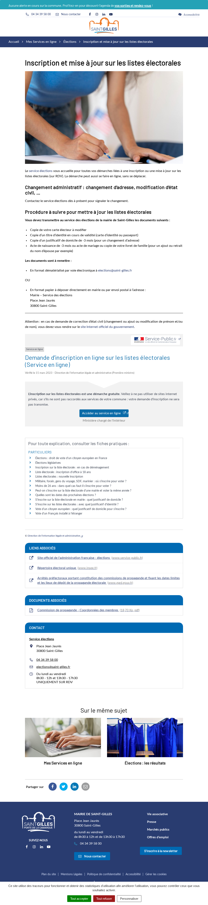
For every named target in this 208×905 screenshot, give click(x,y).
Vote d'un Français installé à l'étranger (58, 513)
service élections (40, 171)
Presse (151, 821)
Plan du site (48, 874)
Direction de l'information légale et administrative (54, 536)
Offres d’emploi (158, 837)
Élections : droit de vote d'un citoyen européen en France (71, 458)
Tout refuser (104, 898)
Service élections (41, 639)
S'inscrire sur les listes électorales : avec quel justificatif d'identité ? (76, 504)
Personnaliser (129, 898)
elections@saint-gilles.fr (115, 270)
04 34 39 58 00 (47, 659)
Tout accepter (79, 898)
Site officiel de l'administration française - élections (89, 557)
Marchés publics (158, 829)
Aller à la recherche (63, 2)
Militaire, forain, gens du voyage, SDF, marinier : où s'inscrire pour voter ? (80, 481)
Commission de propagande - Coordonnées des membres (88, 610)
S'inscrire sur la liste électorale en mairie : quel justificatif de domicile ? (79, 499)
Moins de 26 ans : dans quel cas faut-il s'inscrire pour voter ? (73, 486)
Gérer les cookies (156, 874)
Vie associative (157, 814)
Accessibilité (133, 874)
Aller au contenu (35, 2)
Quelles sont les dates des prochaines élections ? (65, 495)
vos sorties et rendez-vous (133, 5)
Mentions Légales (71, 874)
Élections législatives (48, 463)
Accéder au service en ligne (102, 413)
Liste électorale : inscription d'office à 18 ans (63, 472)
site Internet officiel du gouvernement (107, 327)
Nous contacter (94, 856)
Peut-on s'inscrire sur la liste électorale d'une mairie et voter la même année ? (83, 490)
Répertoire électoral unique (66, 568)
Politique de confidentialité (104, 874)
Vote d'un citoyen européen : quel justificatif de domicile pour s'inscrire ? (80, 509)
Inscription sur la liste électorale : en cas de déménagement (72, 467)
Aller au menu (11, 2)
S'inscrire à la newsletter (161, 851)
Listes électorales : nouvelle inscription (59, 476)
